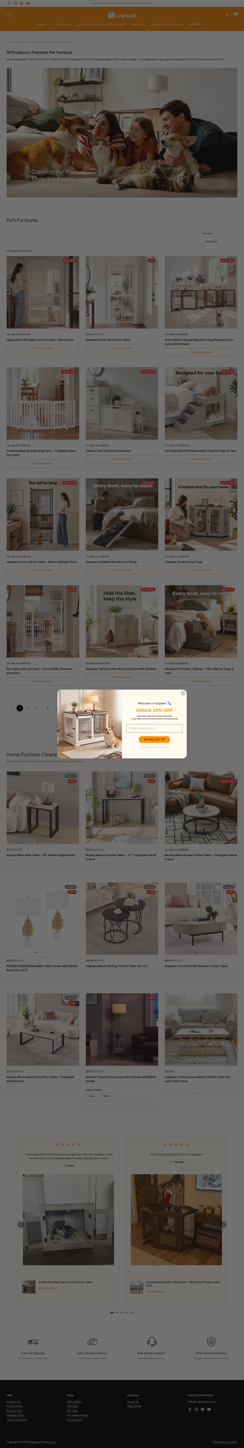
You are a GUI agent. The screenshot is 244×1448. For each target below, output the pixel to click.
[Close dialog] (183, 693)
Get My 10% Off (154, 739)
